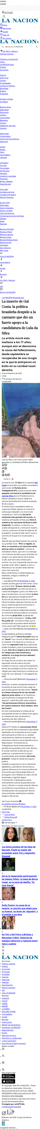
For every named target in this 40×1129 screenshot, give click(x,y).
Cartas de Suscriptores (9, 139)
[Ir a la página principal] (20, 22)
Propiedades (5, 83)
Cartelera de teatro (8, 195)
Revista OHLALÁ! (7, 229)
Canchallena (5, 155)
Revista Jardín (5, 242)
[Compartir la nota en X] (5, 475)
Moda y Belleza (6, 181)
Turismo (3, 165)
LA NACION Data (7, 64)
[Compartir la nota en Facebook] (3, 475)
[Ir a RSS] (3, 1070)
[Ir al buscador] (4, 16)
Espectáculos (18, 297)
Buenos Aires (5, 107)
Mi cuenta (7, 38)
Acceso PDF (5, 202)
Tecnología (4, 168)
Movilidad (4, 88)
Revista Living (5, 237)
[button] (20, 167)
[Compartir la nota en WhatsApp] (5, 468)
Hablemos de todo (8, 125)
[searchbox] (19, 46)
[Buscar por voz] (37, 46)
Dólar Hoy (4, 78)
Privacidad (16, 1107)
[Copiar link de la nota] (3, 471)
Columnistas (5, 136)
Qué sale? (4, 189)
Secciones (7, 28)
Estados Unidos (6, 99)
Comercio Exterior (7, 86)
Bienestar (4, 120)
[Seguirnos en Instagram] (3, 1063)
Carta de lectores (7, 213)
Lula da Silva (9, 814)
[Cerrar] (37, 42)
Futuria (3, 75)
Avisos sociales (6, 210)
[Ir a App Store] (8, 1083)
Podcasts (4, 179)
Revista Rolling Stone (9, 240)
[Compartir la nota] (3, 468)
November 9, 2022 (27, 581)
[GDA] (8, 1115)
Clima (2, 62)
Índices (3, 91)
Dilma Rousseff (10, 817)
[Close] (3, 947)
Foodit (5, 32)
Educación (4, 112)
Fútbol (2, 147)
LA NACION (7, 297)
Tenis (2, 152)
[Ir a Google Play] (8, 1078)
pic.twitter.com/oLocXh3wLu (13, 804)
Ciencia (3, 123)
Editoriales (4, 133)
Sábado (3, 218)
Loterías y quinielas (8, 176)
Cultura (3, 115)
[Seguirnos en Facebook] (3, 1049)
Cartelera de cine (7, 192)
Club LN (6, 35)
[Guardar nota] (3, 465)
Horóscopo (4, 171)
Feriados (3, 173)
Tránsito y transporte (9, 59)
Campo (3, 80)
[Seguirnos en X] (3, 1056)
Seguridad (4, 110)
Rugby (2, 149)
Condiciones (7, 1107)
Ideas (2, 221)
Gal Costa (6, 812)
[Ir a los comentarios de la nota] (5, 465)
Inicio (5, 25)
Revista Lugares (6, 234)
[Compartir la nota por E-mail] (8, 475)
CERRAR (3, 1)
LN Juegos (4, 163)
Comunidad (5, 118)
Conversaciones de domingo (12, 216)
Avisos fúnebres (6, 208)
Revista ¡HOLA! (6, 232)
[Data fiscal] (3, 1125)
